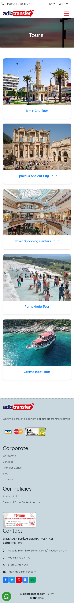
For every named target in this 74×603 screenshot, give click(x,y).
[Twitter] (12, 580)
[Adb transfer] (19, 13)
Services (8, 461)
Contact (8, 479)
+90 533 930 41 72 (18, 4)
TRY (50, 4)
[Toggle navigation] (66, 13)
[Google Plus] (25, 580)
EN (63, 4)
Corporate (9, 456)
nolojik (37, 598)
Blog (6, 473)
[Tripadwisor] (32, 580)
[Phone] (5, 4)
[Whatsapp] (6, 596)
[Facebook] (6, 580)
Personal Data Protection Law (22, 502)
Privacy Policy (11, 496)
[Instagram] (19, 580)
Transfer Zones (12, 467)
